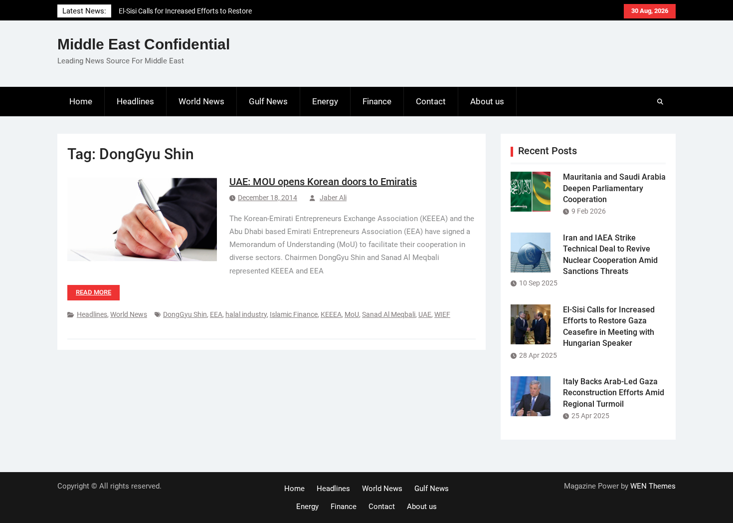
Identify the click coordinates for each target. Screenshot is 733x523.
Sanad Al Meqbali (388, 314)
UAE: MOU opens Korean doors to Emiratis (323, 182)
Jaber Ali (333, 198)
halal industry (246, 314)
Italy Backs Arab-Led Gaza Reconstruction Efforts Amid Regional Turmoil (613, 393)
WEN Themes (653, 486)
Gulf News (268, 101)
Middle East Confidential (143, 44)
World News (201, 101)
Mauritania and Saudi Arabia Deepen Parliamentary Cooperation (614, 188)
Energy (325, 101)
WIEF (442, 314)
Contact (431, 101)
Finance (377, 101)
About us (487, 101)
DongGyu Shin (185, 314)
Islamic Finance (294, 314)
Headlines (135, 101)
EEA (216, 314)
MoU (352, 314)
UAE (424, 314)
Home (80, 101)
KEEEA (331, 314)
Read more (93, 292)
